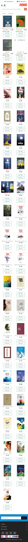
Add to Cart (7, 36)
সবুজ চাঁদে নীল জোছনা (7, 383)
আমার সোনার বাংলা (20, 288)
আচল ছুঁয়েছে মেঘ (20, 52)
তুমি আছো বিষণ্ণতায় (7, 147)
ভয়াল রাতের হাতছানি (7, 454)
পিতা (21, 76)
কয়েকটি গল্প (7, 430)
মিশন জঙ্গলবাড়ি (21, 477)
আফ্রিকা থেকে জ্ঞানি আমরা (21, 28)
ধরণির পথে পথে (7, 312)
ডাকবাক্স (7, 99)
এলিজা (20, 123)
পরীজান (20, 99)
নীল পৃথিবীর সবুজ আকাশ (21, 359)
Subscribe (24, 518)
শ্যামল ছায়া (7, 52)
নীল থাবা (20, 430)
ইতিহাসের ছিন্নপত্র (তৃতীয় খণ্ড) (20, 241)
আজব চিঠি (21, 454)
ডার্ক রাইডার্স (7, 477)
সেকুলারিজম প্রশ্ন (7, 288)
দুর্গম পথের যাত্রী (7, 501)
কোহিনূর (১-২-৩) (7, 194)
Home (4, 13)
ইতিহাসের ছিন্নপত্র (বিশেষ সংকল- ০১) (8, 265)
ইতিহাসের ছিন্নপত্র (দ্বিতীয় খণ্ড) (7, 241)
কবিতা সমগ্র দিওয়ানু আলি (7, 407)
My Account (22, 1)
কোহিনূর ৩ (21, 170)
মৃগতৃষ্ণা (7, 217)
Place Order (7, 33)
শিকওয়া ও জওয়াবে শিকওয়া (20, 336)
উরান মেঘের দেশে (20, 194)
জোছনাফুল (21, 383)
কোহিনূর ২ (7, 170)
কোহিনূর (20, 147)
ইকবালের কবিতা (7, 359)
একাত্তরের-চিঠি (7, 76)
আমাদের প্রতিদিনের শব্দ (7, 336)
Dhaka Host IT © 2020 (17, 539)
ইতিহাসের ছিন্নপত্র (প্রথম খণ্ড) (20, 217)
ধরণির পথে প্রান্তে (21, 312)
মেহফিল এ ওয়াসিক (7, 123)
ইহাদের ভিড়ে (20, 407)
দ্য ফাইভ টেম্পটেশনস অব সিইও (7, 28)
